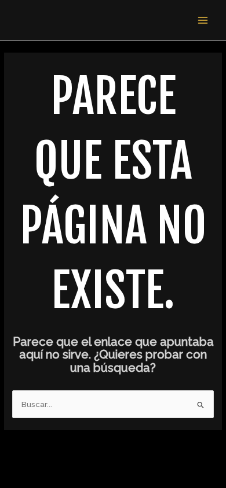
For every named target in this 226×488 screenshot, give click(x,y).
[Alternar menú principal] (203, 20)
